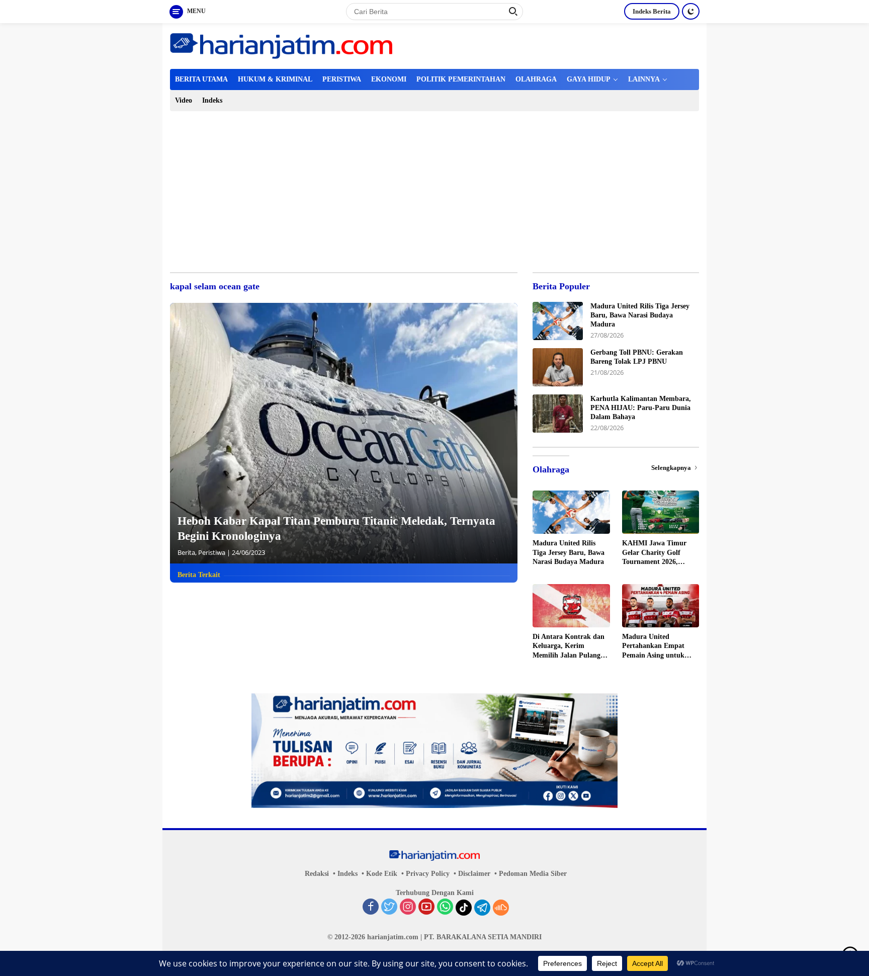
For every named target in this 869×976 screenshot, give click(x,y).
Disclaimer (474, 873)
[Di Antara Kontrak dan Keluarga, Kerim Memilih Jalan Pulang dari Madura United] (571, 605)
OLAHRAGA (536, 79)
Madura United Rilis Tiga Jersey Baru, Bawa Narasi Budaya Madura (639, 315)
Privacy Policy (428, 873)
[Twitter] (389, 908)
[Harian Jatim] (281, 45)
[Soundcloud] (501, 908)
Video (183, 100)
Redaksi (317, 873)
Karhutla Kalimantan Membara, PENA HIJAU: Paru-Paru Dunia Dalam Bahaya (640, 408)
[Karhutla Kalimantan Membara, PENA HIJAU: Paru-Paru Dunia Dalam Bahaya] (558, 413)
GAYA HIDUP (589, 79)
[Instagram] (408, 908)
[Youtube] (426, 908)
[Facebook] (371, 908)
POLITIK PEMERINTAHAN (460, 79)
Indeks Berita (652, 11)
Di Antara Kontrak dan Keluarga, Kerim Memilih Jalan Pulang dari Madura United (568, 646)
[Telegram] (482, 908)
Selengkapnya (671, 467)
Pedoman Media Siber (533, 873)
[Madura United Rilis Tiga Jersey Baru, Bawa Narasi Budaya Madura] (558, 321)
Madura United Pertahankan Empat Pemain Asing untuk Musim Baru (653, 646)
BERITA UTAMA (201, 79)
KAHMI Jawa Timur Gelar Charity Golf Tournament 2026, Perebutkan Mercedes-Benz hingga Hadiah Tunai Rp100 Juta (656, 552)
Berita (186, 552)
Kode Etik (381, 873)
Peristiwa (211, 552)
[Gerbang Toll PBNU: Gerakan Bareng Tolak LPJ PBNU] (558, 367)
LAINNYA (644, 79)
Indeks (212, 100)
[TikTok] (464, 908)
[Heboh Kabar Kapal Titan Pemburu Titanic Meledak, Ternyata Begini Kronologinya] (343, 433)
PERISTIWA (341, 79)
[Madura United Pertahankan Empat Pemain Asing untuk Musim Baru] (660, 605)
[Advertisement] (434, 186)
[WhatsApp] (445, 908)
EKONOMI (388, 79)
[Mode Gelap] (691, 11)
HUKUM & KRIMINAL (275, 79)
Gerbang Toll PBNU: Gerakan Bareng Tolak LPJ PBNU (636, 357)
